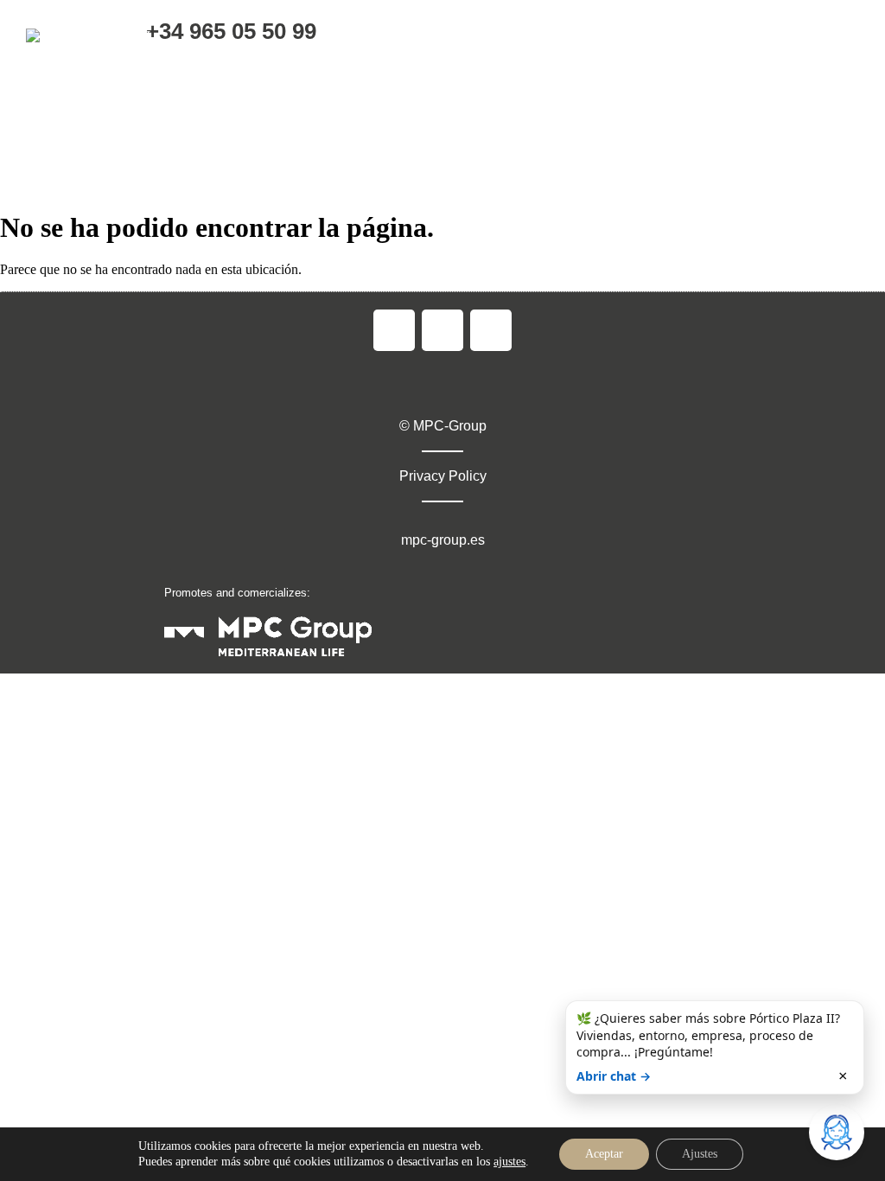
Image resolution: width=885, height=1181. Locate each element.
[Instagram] (442, 330)
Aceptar (604, 1153)
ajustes (509, 1161)
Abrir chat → (613, 1076)
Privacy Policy (443, 476)
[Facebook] (394, 330)
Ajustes (699, 1153)
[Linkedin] (491, 330)
